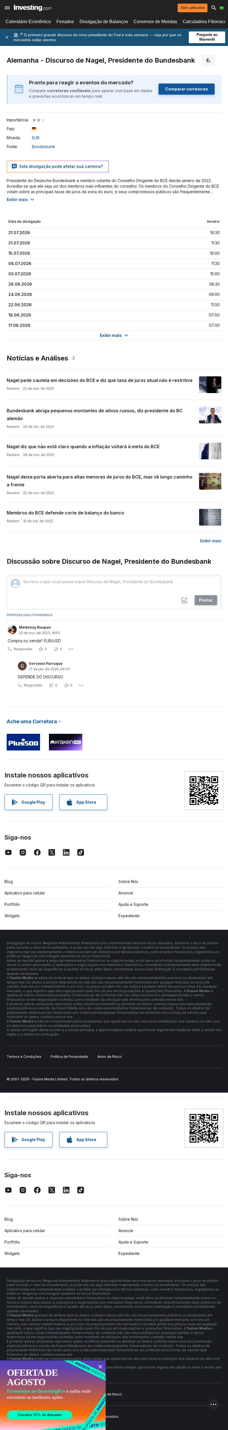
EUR (35, 137)
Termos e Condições (24, 1056)
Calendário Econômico (28, 21)
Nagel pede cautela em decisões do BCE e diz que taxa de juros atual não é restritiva (99, 380)
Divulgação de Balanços (104, 21)
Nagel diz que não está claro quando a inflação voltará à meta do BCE (83, 446)
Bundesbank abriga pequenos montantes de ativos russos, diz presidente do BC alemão (95, 414)
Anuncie (125, 893)
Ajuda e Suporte (133, 904)
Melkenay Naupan (35, 627)
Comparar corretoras (186, 89)
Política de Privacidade (69, 1056)
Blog (8, 881)
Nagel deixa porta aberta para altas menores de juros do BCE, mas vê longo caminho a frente (99, 480)
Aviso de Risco (109, 1056)
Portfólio (12, 904)
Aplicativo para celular (24, 893)
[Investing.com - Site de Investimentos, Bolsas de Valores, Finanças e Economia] (32, 7)
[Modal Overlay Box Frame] (53, 1395)
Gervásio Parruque (46, 663)
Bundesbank (43, 146)
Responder (23, 649)
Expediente (129, 915)
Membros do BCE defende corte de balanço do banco (65, 513)
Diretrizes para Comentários (30, 615)
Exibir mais (17, 199)
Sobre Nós (128, 881)
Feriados (65, 21)
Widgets (12, 915)
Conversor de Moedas (155, 21)
